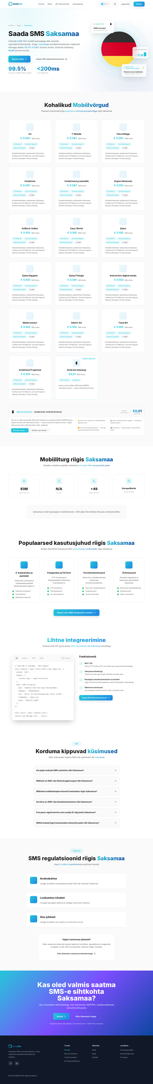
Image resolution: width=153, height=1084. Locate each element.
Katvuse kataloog (70, 1054)
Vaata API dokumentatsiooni (50, 59)
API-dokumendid (62, 4)
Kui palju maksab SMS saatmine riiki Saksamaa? (60, 770)
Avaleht (11, 25)
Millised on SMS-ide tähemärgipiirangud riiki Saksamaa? (64, 781)
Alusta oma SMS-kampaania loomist (75, 612)
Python (25, 658)
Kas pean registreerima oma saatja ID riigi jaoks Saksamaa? (66, 812)
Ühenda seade (19, 430)
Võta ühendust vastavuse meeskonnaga (75, 953)
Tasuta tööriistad (70, 1057)
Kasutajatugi (78, 4)
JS (17, 658)
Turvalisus (124, 1057)
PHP (33, 658)
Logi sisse (125, 4)
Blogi (50, 4)
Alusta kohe (18, 59)
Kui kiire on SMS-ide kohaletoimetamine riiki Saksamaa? (64, 802)
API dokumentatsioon (72, 1061)
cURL (42, 658)
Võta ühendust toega (85, 1016)
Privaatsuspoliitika (126, 1050)
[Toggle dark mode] (114, 4)
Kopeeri (68, 658)
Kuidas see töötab (39, 430)
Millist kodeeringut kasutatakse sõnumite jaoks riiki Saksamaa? (67, 823)
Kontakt (95, 1057)
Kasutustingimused (127, 1054)
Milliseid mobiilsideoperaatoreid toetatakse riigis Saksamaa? (66, 791)
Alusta (139, 4)
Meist (94, 1050)
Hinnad (41, 4)
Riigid (19, 25)
